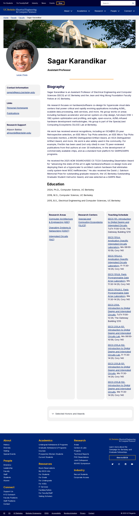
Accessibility (56, 513)
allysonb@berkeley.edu (19, 133)
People (14, 18)
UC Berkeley (18, 513)
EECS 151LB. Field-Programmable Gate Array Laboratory (118, 277)
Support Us (8, 491)
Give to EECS (122, 457)
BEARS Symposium (82, 463)
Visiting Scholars (45, 496)
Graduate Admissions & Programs (52, 448)
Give (60, 3)
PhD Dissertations (81, 457)
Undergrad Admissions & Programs (53, 445)
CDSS (46, 513)
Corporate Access (81, 477)
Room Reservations (47, 468)
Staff (5, 474)
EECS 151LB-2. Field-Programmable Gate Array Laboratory (118, 292)
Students (7, 477)
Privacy (82, 513)
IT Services (43, 487)
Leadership (7, 468)
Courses (42, 451)
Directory (7, 465)
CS (9, 513)
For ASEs (42, 484)
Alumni (6, 480)
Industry (35, 3)
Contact (6, 504)
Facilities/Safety (45, 490)
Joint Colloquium (81, 460)
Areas (76, 445)
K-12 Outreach (9, 494)
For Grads (43, 477)
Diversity (7, 448)
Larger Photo (22, 75)
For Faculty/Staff (22, 3)
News (44, 3)
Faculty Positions (10, 498)
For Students (8, 3)
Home (5, 18)
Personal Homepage (17, 108)
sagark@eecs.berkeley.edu (21, 92)
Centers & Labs (80, 448)
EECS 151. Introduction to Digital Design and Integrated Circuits (119, 222)
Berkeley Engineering (33, 513)
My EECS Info (44, 471)
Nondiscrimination (70, 513)
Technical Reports (81, 454)
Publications (13, 113)
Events (52, 3)
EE (4, 513)
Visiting (6, 451)
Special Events (9, 454)
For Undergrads (45, 480)
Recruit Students (81, 474)
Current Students (46, 457)
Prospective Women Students (51, 454)
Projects (77, 451)
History (6, 445)
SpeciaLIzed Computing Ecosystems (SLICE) (90, 222)
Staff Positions (9, 501)
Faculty (22, 18)
